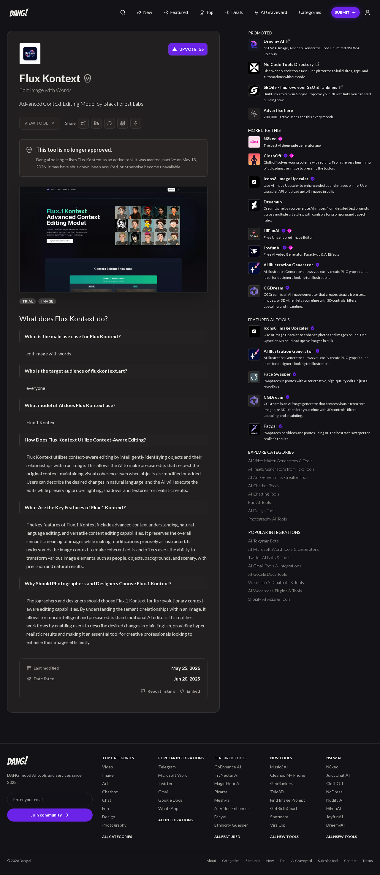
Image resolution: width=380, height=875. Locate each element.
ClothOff (334, 783)
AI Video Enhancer (231, 808)
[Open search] (123, 12)
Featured (179, 12)
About (211, 860)
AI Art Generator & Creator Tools (278, 477)
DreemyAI (335, 824)
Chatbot (110, 791)
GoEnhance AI (227, 766)
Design (108, 816)
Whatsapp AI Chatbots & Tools (276, 582)
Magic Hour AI (227, 783)
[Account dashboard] (367, 12)
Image (47, 301)
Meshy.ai (222, 800)
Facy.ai (220, 816)
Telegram (167, 766)
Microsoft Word (173, 775)
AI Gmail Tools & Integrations (274, 565)
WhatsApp (168, 808)
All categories (117, 836)
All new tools (284, 836)
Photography (114, 824)
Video (107, 766)
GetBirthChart (283, 808)
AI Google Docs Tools (267, 574)
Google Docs (170, 800)
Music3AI (279, 766)
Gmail (163, 791)
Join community (46, 814)
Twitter (165, 783)
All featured (227, 836)
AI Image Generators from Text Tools (281, 468)
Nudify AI (335, 800)
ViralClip (278, 824)
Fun (105, 808)
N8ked (332, 766)
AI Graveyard (274, 12)
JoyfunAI (334, 816)
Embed (193, 691)
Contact (350, 860)
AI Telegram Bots (263, 540)
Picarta (220, 791)
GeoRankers (281, 783)
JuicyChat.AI (338, 775)
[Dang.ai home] (17, 12)
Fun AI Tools (259, 502)
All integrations (175, 820)
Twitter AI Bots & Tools (269, 557)
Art (105, 783)
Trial (27, 301)
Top (209, 12)
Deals (237, 12)
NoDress (334, 791)
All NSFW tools (341, 836)
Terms (367, 860)
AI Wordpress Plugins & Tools (275, 590)
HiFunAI (333, 808)
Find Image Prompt (287, 800)
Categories (310, 12)
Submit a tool (328, 860)
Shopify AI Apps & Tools (269, 599)
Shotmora (279, 816)
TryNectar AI (226, 775)
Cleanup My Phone (287, 775)
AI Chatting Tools (263, 493)
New (147, 12)
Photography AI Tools (267, 518)
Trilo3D (277, 791)
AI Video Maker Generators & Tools (280, 460)
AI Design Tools (262, 510)
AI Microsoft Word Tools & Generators (283, 549)
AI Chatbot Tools (263, 485)
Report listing (161, 691)
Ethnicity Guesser (231, 824)
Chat (106, 800)
